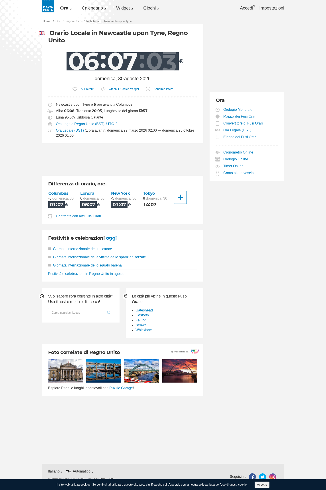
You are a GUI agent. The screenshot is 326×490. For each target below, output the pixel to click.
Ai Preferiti (87, 89)
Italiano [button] (54, 471)
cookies (85, 484)
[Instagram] (272, 476)
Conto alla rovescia (239, 173)
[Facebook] (252, 476)
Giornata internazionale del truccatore (82, 249)
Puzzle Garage (121, 388)
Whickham (144, 330)
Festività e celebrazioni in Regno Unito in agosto (86, 274)
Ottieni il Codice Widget (124, 89)
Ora (64, 8)
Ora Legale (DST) (70, 130)
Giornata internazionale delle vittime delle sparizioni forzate (99, 257)
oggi (111, 238)
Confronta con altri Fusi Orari (78, 216)
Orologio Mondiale (238, 109)
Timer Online (234, 166)
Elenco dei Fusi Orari (240, 137)
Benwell (142, 325)
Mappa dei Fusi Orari (240, 116)
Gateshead (144, 310)
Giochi (149, 8)
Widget (123, 8)
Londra (87, 193)
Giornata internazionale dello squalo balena (87, 265)
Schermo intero (163, 89)
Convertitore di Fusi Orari (243, 123)
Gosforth (142, 315)
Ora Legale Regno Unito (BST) (80, 124)
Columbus (58, 193)
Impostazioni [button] (271, 8)
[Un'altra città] (180, 197)
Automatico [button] (81, 471)
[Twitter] (262, 476)
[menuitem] (65, 8)
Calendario (92, 8)
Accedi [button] (246, 8)
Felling (141, 320)
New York (120, 193)
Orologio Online (236, 159)
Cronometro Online (238, 152)
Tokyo (149, 193)
